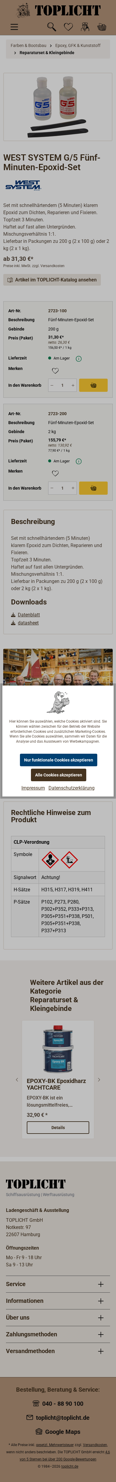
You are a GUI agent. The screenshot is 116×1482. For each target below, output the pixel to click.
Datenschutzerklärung (71, 788)
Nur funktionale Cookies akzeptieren (58, 760)
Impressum (33, 788)
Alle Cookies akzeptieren (58, 775)
